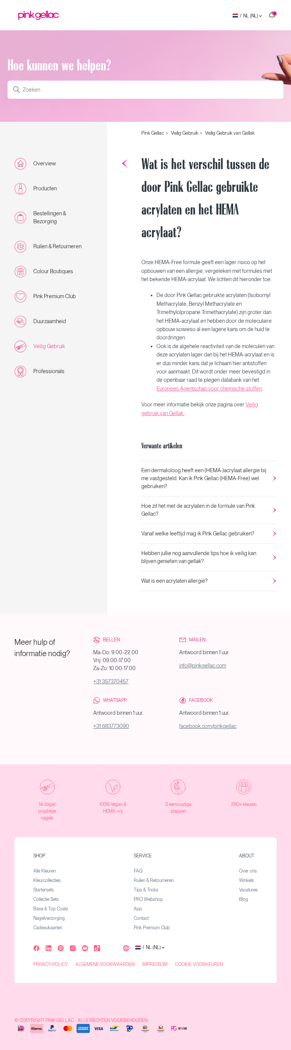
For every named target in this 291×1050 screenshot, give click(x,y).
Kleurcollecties (47, 880)
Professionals (48, 371)
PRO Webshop (148, 899)
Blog (243, 899)
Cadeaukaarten (47, 927)
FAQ (138, 871)
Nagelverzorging (49, 918)
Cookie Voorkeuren (199, 964)
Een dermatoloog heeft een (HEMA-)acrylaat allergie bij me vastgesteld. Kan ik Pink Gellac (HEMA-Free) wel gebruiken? (203, 478)
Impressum (154, 964)
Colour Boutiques (53, 271)
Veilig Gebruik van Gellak (230, 133)
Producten (45, 188)
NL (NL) (249, 16)
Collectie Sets (46, 899)
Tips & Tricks (146, 890)
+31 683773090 (111, 726)
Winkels (246, 880)
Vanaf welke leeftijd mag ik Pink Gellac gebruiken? (197, 533)
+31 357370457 (110, 681)
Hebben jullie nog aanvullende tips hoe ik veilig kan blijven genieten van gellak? (198, 557)
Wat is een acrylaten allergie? (174, 581)
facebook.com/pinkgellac (207, 726)
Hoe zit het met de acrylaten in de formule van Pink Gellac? (198, 510)
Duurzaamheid (49, 321)
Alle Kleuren (44, 871)
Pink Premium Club (54, 296)
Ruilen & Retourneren (57, 246)
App (138, 909)
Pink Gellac (152, 133)
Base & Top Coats (50, 909)
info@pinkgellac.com (202, 666)
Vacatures (248, 890)
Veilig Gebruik (49, 346)
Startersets (43, 890)
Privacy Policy (50, 964)
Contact (141, 918)
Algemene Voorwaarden (105, 964)
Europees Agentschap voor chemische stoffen (209, 389)
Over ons (248, 871)
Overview (44, 163)
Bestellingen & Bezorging (49, 217)
